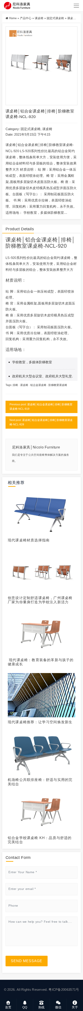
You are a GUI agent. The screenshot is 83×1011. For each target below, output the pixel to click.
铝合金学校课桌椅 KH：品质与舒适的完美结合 (40, 840)
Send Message (26, 961)
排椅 (66, 240)
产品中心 (25, 18)
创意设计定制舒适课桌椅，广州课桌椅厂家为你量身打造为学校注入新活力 (40, 600)
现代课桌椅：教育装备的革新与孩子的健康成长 (41, 662)
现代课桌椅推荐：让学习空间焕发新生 (40, 722)
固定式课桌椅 (55, 18)
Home (13, 18)
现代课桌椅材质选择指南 (29, 540)
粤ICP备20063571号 (63, 989)
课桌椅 (39, 18)
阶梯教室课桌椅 (24, 246)
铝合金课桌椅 (41, 240)
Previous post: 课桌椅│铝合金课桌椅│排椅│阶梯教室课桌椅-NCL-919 (41, 406)
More (40, 512)
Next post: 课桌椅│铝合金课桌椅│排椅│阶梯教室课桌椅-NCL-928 (41, 422)
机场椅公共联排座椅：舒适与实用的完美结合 (40, 782)
